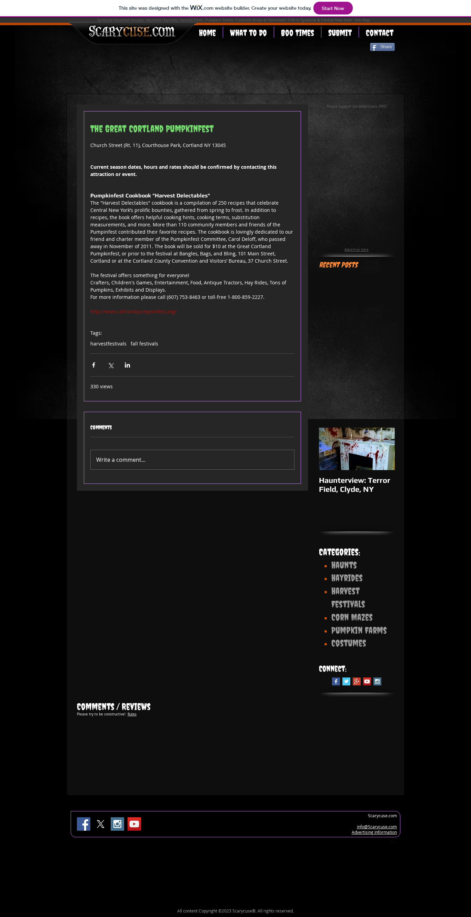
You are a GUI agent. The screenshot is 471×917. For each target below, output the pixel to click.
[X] (100, 824)
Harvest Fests (191, 19)
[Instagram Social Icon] (377, 681)
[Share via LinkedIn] (127, 365)
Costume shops (249, 19)
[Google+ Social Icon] (357, 681)
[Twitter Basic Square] (346, 681)
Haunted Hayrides (162, 19)
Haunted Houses (128, 19)
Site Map (362, 19)
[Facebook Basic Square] (336, 681)
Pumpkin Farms (219, 19)
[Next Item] (384, 448)
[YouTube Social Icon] (367, 681)
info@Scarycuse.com (377, 826)
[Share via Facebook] (93, 365)
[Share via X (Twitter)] (110, 365)
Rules (132, 714)
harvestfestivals (108, 344)
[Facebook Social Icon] (83, 824)
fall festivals (144, 344)
